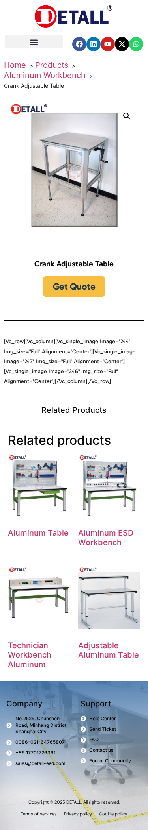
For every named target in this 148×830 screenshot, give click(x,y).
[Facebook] (79, 44)
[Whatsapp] (136, 44)
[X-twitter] (122, 44)
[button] (34, 41)
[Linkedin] (93, 44)
